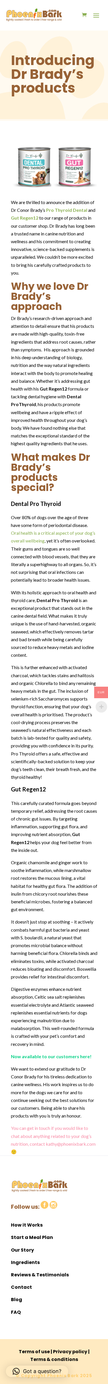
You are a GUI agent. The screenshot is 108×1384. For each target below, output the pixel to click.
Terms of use (34, 1351)
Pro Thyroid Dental (66, 210)
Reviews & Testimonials (40, 1274)
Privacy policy (70, 1351)
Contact (21, 1287)
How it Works (27, 1225)
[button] (37, 1371)
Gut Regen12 (24, 217)
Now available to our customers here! (51, 1056)
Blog (16, 1299)
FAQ (16, 1312)
